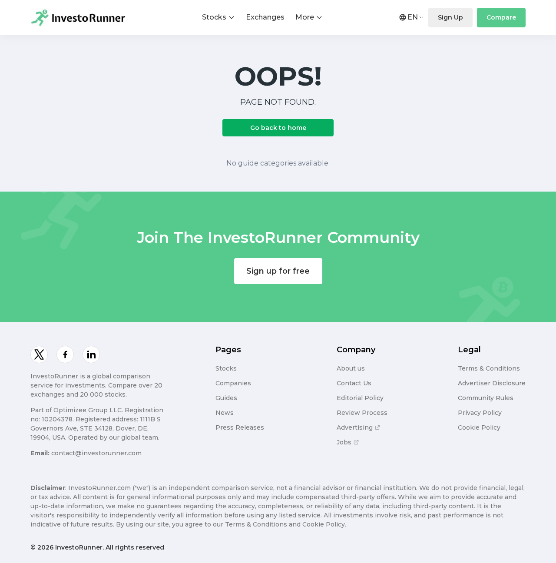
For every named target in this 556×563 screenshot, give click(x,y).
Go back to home (278, 128)
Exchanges (265, 17)
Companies (233, 383)
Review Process (362, 413)
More (304, 17)
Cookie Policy (479, 427)
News (224, 413)
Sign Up (450, 17)
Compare (501, 17)
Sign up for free (278, 271)
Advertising (355, 427)
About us (351, 368)
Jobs (344, 442)
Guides (226, 398)
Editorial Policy (360, 398)
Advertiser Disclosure (492, 383)
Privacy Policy (480, 413)
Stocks (214, 17)
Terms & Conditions (489, 368)
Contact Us (354, 383)
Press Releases (239, 427)
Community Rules (485, 398)
